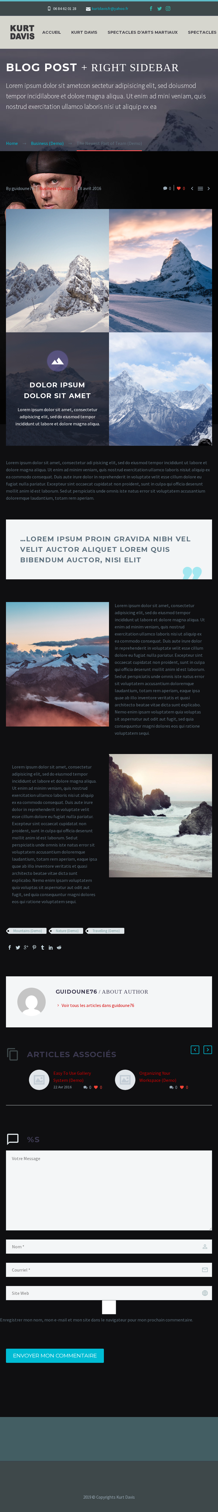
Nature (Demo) (67, 930)
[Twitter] (159, 8)
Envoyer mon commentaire (55, 1355)
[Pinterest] (34, 947)
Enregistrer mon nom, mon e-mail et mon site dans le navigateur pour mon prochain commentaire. (96, 1320)
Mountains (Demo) (27, 930)
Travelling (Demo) (106, 930)
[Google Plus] (26, 947)
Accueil (51, 32)
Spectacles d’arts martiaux (143, 32)
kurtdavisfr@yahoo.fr (110, 8)
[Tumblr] (42, 947)
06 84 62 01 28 (64, 8)
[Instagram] (168, 8)
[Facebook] (151, 8)
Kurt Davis (84, 32)
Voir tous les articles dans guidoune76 (98, 1005)
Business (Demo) (55, 188)
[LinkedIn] (51, 947)
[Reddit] (59, 947)
